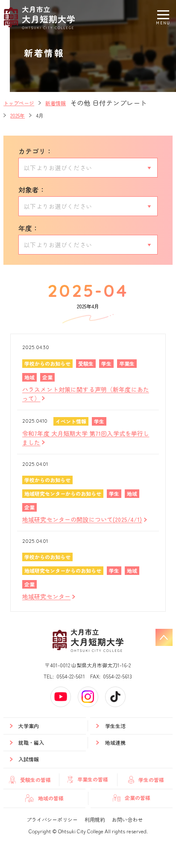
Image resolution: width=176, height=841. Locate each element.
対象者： (32, 189)
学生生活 (115, 725)
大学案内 (28, 725)
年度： (28, 228)
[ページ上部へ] (164, 637)
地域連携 (115, 742)
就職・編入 (31, 742)
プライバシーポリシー (52, 819)
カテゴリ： (35, 151)
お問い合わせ (127, 819)
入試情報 (28, 759)
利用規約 (95, 819)
